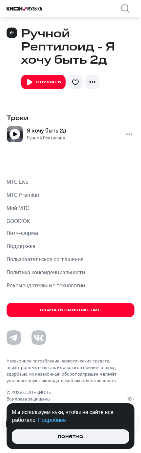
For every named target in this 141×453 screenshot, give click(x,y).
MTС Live (18, 182)
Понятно (70, 437)
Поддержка (21, 246)
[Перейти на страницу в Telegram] (14, 337)
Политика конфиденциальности (46, 273)
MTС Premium (24, 195)
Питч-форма (22, 233)
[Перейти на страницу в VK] (38, 337)
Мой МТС (18, 208)
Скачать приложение (70, 310)
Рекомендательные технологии (46, 286)
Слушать (48, 82)
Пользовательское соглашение (45, 259)
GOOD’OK (18, 221)
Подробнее (52, 420)
